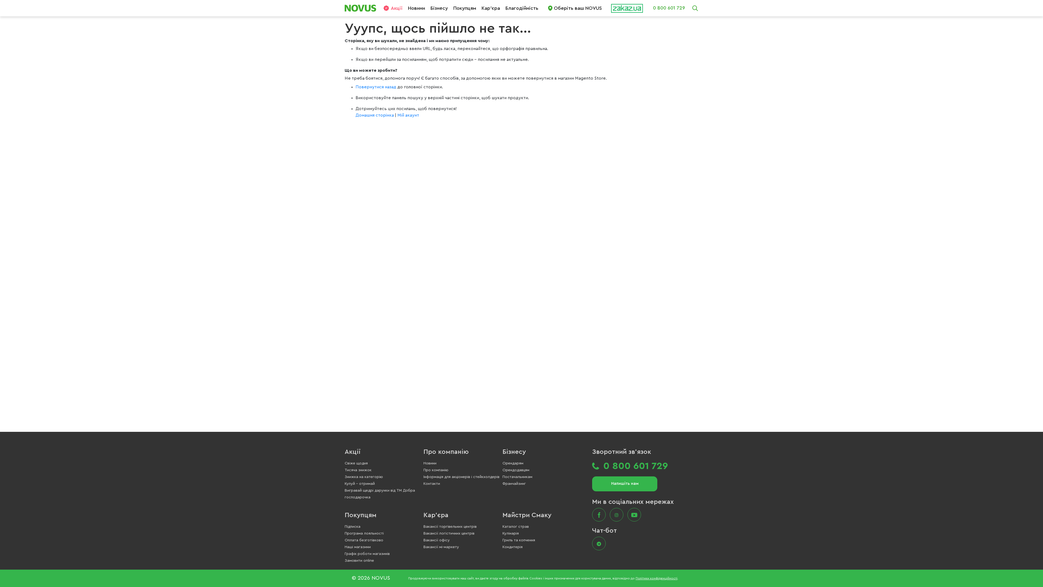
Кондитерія (512, 547)
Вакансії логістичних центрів (449, 533)
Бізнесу (439, 8)
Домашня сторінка (375, 115)
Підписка (352, 527)
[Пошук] (695, 8)
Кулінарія (510, 533)
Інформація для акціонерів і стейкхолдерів (461, 477)
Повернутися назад (376, 87)
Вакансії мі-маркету (441, 547)
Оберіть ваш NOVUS (578, 8)
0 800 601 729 (669, 7)
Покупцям (464, 8)
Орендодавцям (515, 470)
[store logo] (362, 8)
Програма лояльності (364, 533)
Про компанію (446, 452)
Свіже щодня (356, 463)
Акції (397, 8)
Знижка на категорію (364, 477)
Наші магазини (358, 547)
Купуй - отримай (360, 484)
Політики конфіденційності (656, 578)
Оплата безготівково (364, 540)
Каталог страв (515, 527)
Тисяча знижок (358, 470)
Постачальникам (517, 477)
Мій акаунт (408, 115)
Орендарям (512, 463)
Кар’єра (491, 8)
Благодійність (521, 8)
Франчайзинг (514, 484)
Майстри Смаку (526, 515)
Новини (416, 8)
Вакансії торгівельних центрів (450, 527)
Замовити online (359, 561)
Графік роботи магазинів (367, 554)
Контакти (431, 484)
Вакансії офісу (436, 540)
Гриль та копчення (518, 540)
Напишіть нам (625, 484)
